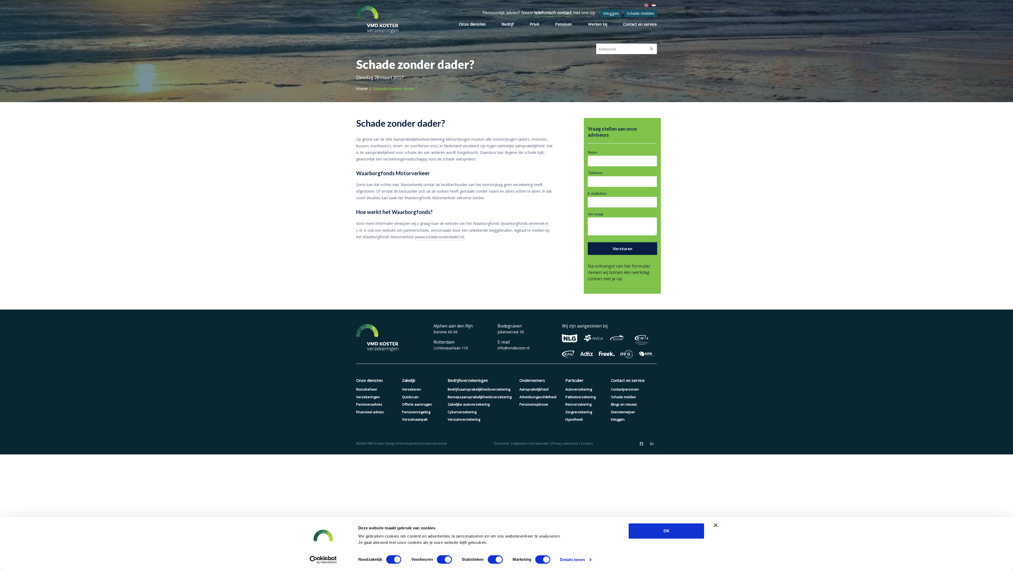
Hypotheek (574, 419)
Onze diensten (472, 24)
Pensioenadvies (369, 404)
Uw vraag (595, 214)
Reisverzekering (578, 404)
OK (666, 531)
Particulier (574, 380)
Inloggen (611, 13)
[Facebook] (641, 443)
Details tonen (572, 559)
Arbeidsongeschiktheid (537, 397)
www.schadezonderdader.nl (439, 236)
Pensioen (563, 24)
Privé (534, 24)
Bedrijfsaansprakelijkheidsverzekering (479, 389)
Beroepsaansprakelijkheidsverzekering (480, 397)
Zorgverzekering (578, 412)
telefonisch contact (553, 13)
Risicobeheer (366, 389)
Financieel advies (370, 412)
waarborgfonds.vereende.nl (525, 223)
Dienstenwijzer (623, 412)
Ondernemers (532, 380)
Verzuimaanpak (415, 419)
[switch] (444, 559)
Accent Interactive (434, 443)
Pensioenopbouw (533, 404)
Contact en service (640, 24)
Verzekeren (411, 389)
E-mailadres (597, 193)
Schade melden (640, 13)
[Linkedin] (651, 443)
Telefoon (595, 172)
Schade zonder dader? (395, 88)
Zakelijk (408, 380)
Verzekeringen (368, 397)
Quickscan (410, 397)
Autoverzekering (578, 389)
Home (362, 88)
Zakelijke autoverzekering (469, 404)
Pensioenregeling (416, 412)
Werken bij (597, 24)
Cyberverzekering (462, 412)
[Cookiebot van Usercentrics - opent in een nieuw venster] (323, 560)
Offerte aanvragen (417, 404)
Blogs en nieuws (624, 404)
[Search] (651, 49)
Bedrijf (507, 24)
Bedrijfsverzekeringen (468, 380)
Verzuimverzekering (464, 419)
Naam (592, 152)
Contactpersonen (625, 389)
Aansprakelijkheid (533, 389)
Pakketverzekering (580, 397)
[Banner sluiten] (716, 525)
